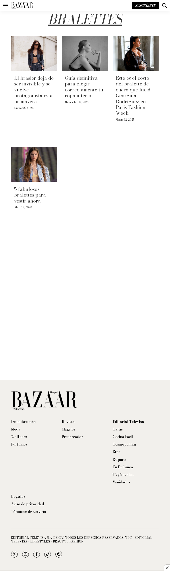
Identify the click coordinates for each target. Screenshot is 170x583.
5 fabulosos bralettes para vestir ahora (30, 195)
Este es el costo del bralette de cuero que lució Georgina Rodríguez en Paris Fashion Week (133, 95)
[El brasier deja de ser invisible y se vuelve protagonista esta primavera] (34, 53)
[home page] (22, 5)
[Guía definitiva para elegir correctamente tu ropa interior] (85, 53)
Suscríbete (145, 5)
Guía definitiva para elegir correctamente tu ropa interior (84, 86)
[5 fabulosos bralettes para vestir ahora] (34, 164)
